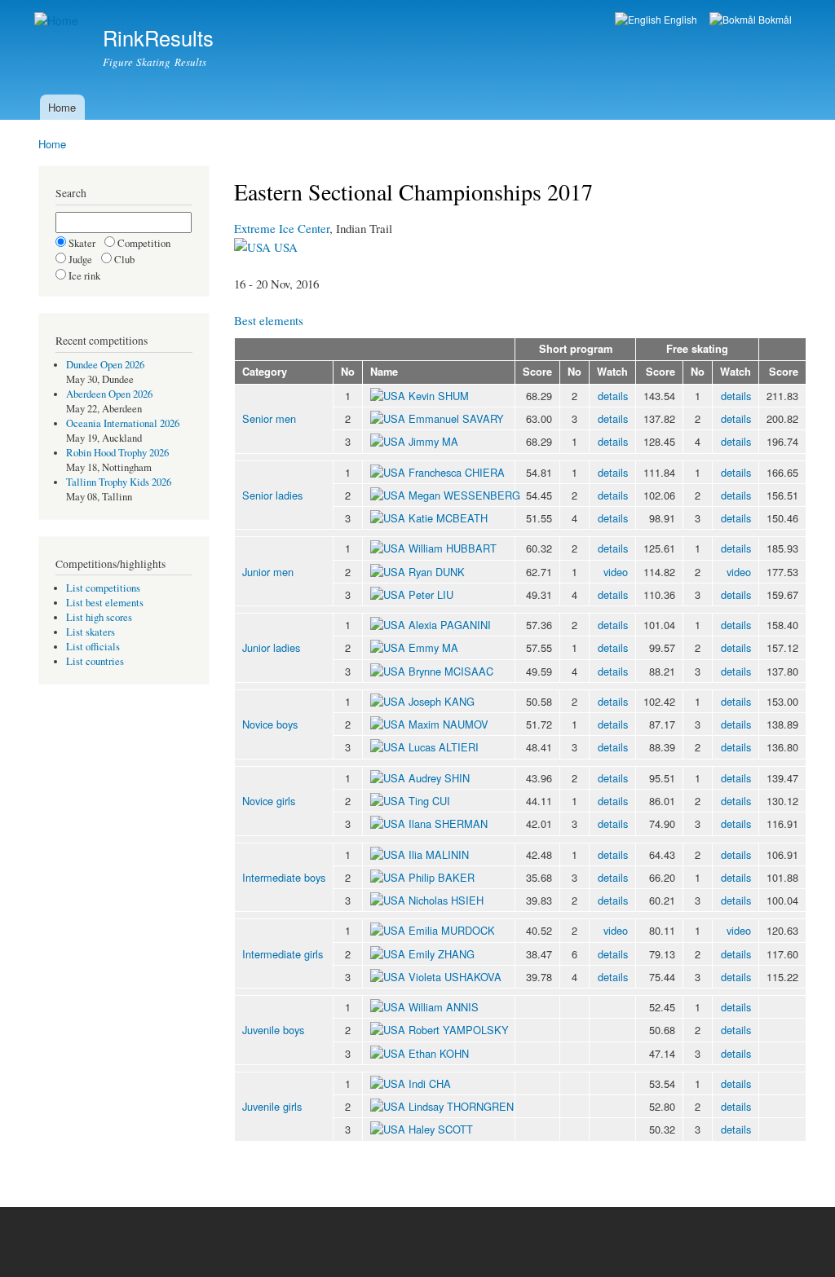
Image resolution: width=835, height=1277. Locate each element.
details (613, 395)
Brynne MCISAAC (451, 671)
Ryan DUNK (437, 571)
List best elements (105, 603)
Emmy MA (433, 647)
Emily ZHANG (442, 954)
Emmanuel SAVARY (456, 418)
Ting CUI (429, 800)
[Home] (58, 21)
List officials (93, 647)
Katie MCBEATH (448, 518)
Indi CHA (430, 1083)
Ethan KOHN (439, 1053)
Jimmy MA (433, 441)
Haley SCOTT (441, 1129)
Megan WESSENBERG (464, 495)
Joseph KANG (442, 701)
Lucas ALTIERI (444, 747)
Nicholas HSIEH (446, 900)
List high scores (99, 617)
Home (62, 107)
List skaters (90, 632)
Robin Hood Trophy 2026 (117, 453)
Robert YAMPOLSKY (459, 1029)
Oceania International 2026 (122, 423)
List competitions (103, 588)
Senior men (269, 418)
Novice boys (270, 724)
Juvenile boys (273, 1029)
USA (284, 247)
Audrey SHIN (439, 778)
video (615, 571)
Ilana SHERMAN (448, 823)
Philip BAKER (442, 877)
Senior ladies (272, 495)
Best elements (268, 320)
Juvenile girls (272, 1106)
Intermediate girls (282, 954)
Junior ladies (271, 647)
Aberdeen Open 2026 (109, 394)
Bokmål (774, 19)
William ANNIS (444, 1007)
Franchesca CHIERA (457, 472)
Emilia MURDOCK (452, 930)
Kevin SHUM (439, 395)
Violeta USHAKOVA (455, 976)
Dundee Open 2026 (105, 365)
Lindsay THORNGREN (461, 1106)
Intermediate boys (283, 877)
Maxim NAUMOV (448, 724)
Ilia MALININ (439, 854)
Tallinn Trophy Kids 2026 (118, 482)
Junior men (268, 571)
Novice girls (268, 800)
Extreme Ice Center (281, 228)
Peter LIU (431, 594)
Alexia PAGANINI (450, 624)
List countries (95, 661)
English (679, 19)
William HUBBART (453, 548)
